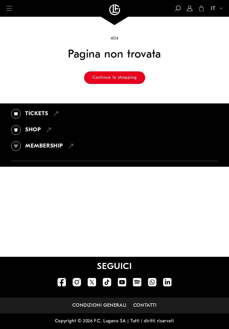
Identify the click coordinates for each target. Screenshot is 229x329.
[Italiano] (214, 9)
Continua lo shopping (114, 78)
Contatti (145, 305)
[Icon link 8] (167, 282)
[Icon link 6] (137, 282)
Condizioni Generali (99, 305)
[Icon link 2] (77, 282)
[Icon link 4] (107, 282)
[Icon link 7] (152, 282)
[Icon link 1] (62, 282)
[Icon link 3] (92, 282)
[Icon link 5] (122, 282)
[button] (9, 8)
